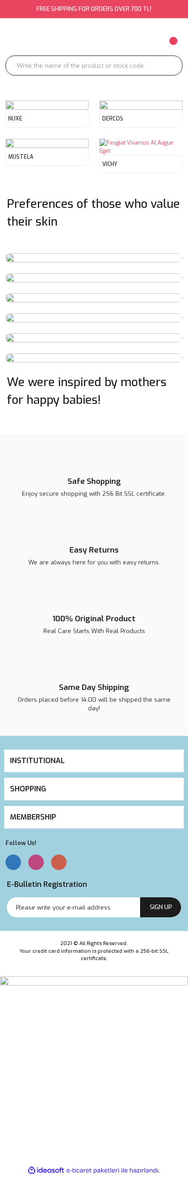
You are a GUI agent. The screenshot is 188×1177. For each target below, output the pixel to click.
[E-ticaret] (93, 1170)
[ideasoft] (46, 1170)
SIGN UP (161, 907)
